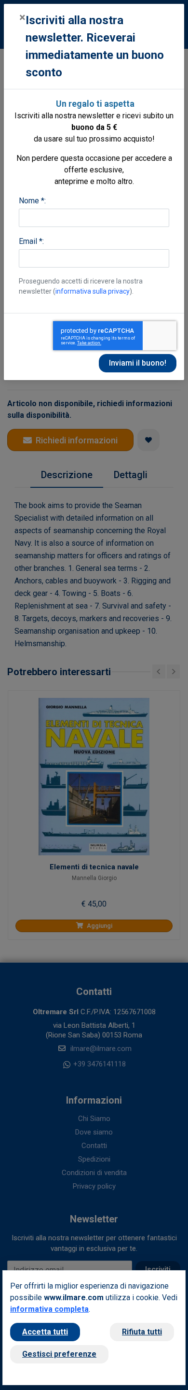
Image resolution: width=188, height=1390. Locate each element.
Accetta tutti (45, 1331)
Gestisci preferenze (59, 1354)
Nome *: (32, 200)
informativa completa (49, 1309)
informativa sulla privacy (92, 291)
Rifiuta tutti (142, 1331)
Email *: (31, 241)
